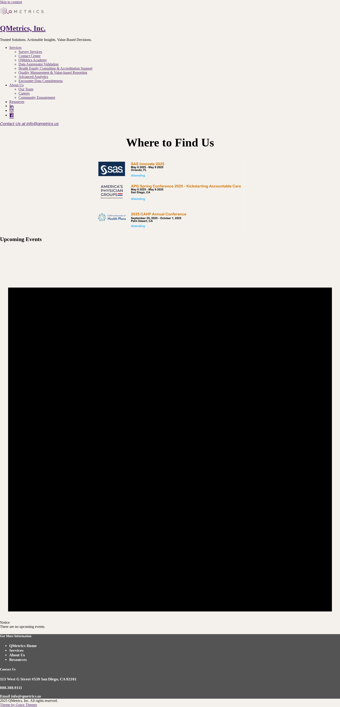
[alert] (170, 438)
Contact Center (29, 56)
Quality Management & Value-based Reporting (53, 72)
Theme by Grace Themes (18, 705)
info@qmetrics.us (26, 696)
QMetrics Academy (33, 60)
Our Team (26, 89)
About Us (16, 85)
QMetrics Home (23, 646)
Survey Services (30, 52)
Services (15, 48)
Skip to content (11, 2)
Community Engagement (37, 97)
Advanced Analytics (33, 77)
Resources (16, 102)
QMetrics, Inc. (23, 28)
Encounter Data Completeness (41, 81)
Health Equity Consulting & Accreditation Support (55, 68)
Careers (24, 93)
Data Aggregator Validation (39, 64)
